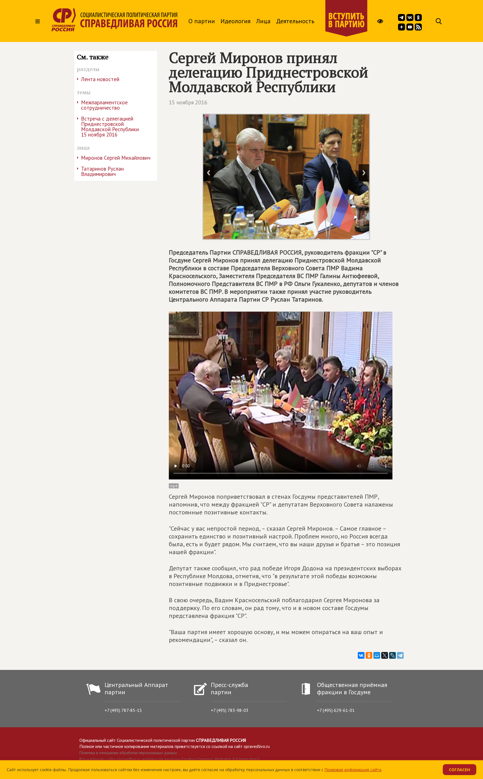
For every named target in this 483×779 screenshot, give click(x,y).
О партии (201, 21)
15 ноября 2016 (188, 102)
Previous (208, 172)
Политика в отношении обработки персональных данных (128, 752)
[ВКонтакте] (361, 655)
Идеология (235, 21)
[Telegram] (400, 655)
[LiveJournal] (392, 655)
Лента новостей (100, 79)
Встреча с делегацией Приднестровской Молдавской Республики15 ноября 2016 (110, 126)
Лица (263, 21)
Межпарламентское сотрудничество (104, 105)
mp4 (174, 485)
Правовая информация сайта (353, 769)
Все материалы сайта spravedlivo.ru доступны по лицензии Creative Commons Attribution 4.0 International (169, 759)
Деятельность (295, 21)
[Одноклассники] (369, 655)
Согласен (459, 769)
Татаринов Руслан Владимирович (102, 171)
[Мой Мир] (376, 655)
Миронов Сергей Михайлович (115, 157)
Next (364, 172)
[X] (384, 655)
